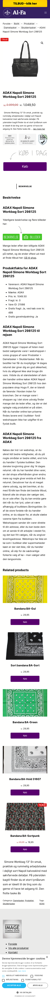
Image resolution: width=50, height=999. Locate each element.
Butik (16, 23)
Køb (25, 166)
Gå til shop (30, 257)
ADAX (41, 904)
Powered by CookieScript (25, 996)
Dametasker (10, 27)
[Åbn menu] (45, 12)
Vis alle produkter (18, 948)
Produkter (29, 23)
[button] (42, 43)
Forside (6, 23)
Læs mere (22, 971)
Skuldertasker (28, 27)
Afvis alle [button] (38, 985)
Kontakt (13, 952)
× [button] (47, 957)
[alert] (25, 976)
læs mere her (39, 129)
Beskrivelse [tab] (25, 186)
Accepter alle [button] (14, 985)
